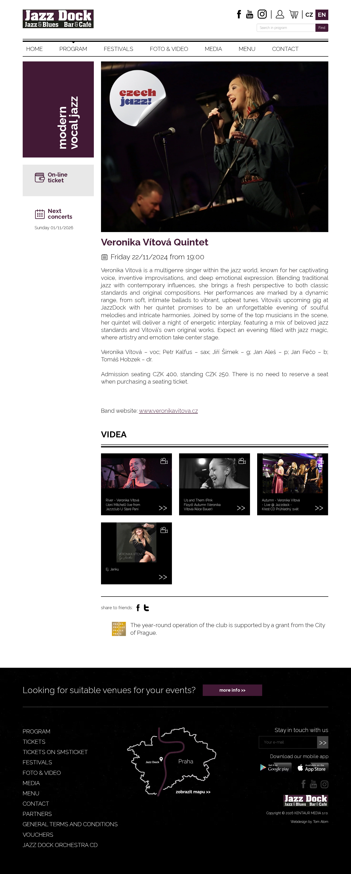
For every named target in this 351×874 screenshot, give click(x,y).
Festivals (118, 48)
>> (323, 742)
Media (213, 48)
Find (322, 28)
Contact (285, 48)
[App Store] (312, 767)
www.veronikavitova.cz (168, 410)
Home (34, 48)
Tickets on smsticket (55, 752)
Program (73, 48)
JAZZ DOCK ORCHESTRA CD (60, 844)
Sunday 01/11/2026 (54, 227)
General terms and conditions (70, 824)
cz (309, 14)
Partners (37, 813)
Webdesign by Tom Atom (309, 822)
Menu (247, 48)
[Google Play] (275, 767)
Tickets (34, 741)
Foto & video (169, 48)
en (322, 14)
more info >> (232, 690)
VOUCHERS (38, 834)
